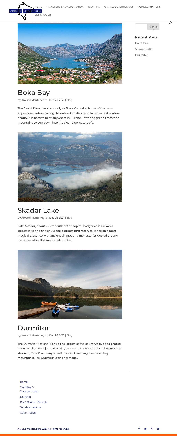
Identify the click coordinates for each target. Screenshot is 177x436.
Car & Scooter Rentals (119, 7)
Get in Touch (43, 14)
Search (153, 27)
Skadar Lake (38, 210)
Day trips (94, 7)
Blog (69, 100)
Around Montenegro (34, 100)
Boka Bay (34, 92)
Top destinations (149, 7)
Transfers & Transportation (65, 7)
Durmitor (33, 328)
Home (38, 7)
